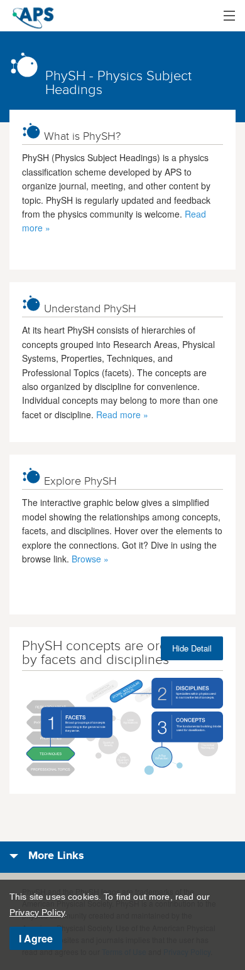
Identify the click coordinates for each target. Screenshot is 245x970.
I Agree (36, 938)
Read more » (122, 414)
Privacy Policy (37, 912)
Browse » (90, 558)
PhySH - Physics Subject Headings (118, 82)
